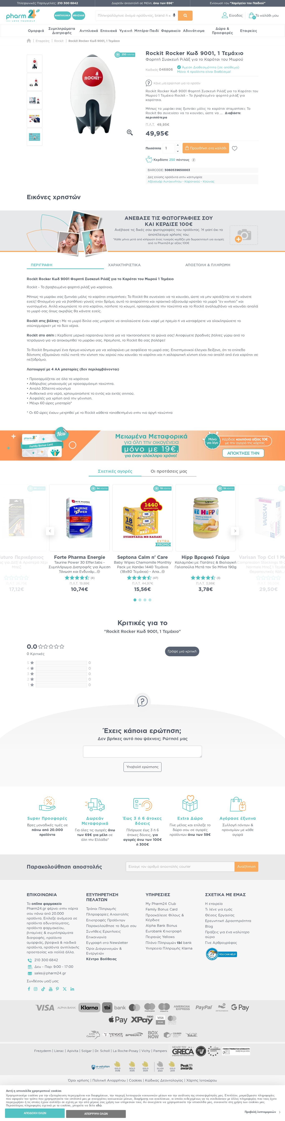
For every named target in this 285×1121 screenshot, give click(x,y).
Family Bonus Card (162, 909)
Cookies (135, 1080)
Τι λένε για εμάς (218, 909)
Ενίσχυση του (237, 3)
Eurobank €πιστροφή (164, 931)
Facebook (29, 989)
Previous (50, 531)
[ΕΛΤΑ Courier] (93, 1034)
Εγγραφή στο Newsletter (107, 943)
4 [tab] (150, 600)
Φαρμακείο (171, 31)
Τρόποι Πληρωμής (101, 909)
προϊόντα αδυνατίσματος (48, 923)
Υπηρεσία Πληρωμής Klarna (169, 948)
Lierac (59, 1051)
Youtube (51, 989)
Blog (209, 926)
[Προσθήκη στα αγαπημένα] (234, 148)
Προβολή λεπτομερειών (260, 1112)
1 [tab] (135, 600)
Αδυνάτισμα (194, 31)
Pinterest (58, 989)
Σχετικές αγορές (115, 471)
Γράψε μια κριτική (182, 651)
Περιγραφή (41, 265)
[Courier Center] (172, 1034)
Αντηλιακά (88, 31)
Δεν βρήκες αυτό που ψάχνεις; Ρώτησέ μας (143, 739)
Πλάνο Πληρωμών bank (169, 943)
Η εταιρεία (214, 904)
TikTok (43, 989)
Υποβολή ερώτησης (142, 767)
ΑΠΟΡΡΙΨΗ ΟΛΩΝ (96, 1113)
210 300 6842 (46, 960)
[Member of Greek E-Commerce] (183, 1051)
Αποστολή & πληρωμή (208, 265)
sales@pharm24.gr (50, 973)
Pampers (160, 1051)
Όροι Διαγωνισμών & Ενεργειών (104, 951)
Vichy (145, 1051)
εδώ (99, 1105)
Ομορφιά (36, 31)
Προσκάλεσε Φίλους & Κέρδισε (165, 918)
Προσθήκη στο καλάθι (208, 148)
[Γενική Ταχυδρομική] (112, 1034)
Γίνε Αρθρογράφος (221, 943)
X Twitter (65, 989)
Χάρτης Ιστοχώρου (201, 1080)
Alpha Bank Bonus (161, 925)
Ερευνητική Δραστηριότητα (228, 921)
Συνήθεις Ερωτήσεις (103, 931)
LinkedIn (72, 989)
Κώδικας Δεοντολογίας (164, 1080)
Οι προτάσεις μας (169, 471)
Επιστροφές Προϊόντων (105, 920)
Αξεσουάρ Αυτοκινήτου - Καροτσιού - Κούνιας (181, 181)
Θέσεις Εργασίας (220, 915)
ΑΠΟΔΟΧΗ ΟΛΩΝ (35, 1113)
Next (235, 531)
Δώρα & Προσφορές (222, 31)
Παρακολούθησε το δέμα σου (111, 926)
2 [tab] (140, 600)
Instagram (36, 989)
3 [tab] (145, 600)
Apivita (72, 1051)
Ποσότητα (153, 148)
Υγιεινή (125, 31)
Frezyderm (42, 1051)
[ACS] (191, 1034)
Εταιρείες (248, 31)
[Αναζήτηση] (185, 16)
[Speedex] (134, 1034)
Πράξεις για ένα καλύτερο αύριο (227, 935)
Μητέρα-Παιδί (146, 31)
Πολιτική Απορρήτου (109, 1080)
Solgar (86, 1051)
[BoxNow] (153, 1034)
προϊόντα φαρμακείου (45, 928)
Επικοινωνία (96, 937)
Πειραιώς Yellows (160, 937)
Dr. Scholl (102, 1051)
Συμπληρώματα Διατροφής (61, 31)
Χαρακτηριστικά (124, 265)
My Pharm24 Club (161, 904)
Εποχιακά (108, 31)
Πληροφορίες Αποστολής (107, 914)
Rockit (32, 279)
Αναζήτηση (246, 866)
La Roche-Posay (125, 1051)
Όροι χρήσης (78, 1080)
